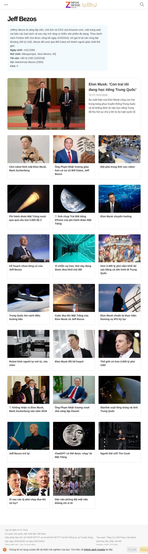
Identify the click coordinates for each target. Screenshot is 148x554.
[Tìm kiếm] (142, 5)
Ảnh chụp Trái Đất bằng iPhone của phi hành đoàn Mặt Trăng (73, 220)
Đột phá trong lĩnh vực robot (117, 166)
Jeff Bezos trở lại (19, 453)
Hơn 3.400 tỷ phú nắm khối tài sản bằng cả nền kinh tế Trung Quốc (118, 269)
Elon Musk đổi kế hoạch (69, 361)
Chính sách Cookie (94, 549)
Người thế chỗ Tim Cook (115, 453)
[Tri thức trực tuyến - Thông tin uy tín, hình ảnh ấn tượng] (81, 4)
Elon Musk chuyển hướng (116, 216)
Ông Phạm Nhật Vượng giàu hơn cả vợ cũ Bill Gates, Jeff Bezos (72, 170)
